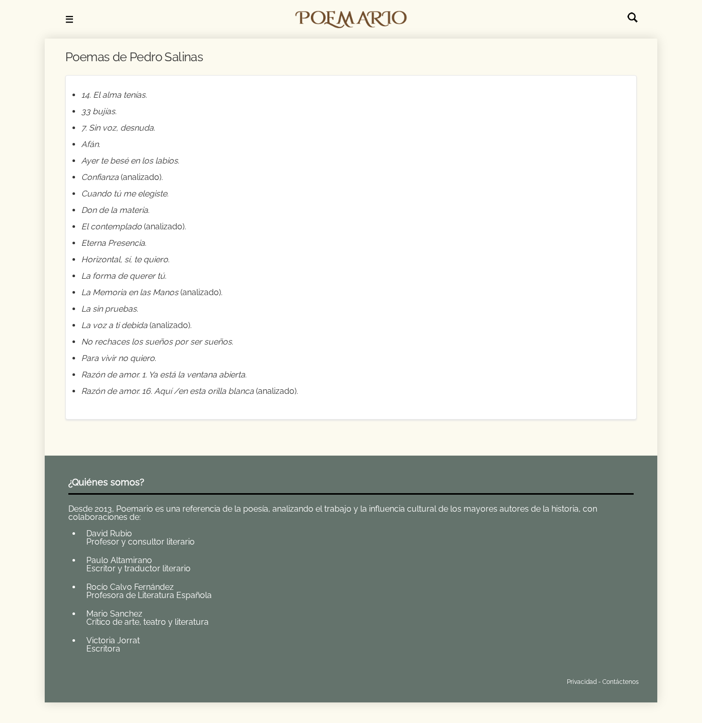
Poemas (144, 679)
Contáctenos (620, 681)
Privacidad (582, 681)
